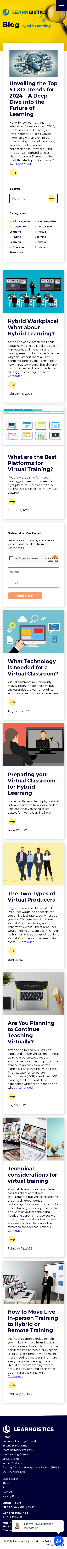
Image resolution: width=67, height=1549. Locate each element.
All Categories (22, 221)
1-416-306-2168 (14, 1516)
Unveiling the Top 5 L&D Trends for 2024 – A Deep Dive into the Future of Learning (33, 98)
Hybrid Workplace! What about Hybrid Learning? (33, 327)
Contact (7, 1492)
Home (6, 1436)
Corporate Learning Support (19, 1441)
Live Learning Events (15, 1454)
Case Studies (10, 1478)
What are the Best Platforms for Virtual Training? (32, 463)
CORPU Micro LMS (14, 1471)
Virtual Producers (13, 1463)
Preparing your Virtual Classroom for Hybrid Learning (31, 783)
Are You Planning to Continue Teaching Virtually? (31, 1032)
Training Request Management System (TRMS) (31, 1467)
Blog (5, 1487)
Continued (23, 164)
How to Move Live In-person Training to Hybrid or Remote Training (33, 1321)
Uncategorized (47, 221)
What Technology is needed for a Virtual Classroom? (33, 667)
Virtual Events (47, 226)
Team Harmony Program (18, 1449)
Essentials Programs (15, 1445)
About (6, 1483)
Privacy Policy (11, 1496)
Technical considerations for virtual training (32, 1174)
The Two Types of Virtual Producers (31, 896)
